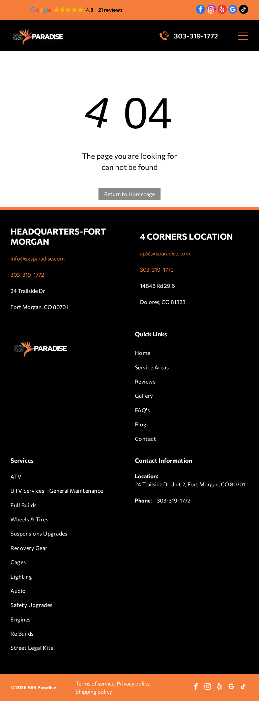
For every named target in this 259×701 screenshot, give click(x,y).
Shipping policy (94, 691)
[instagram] (211, 10)
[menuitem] (192, 353)
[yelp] (222, 10)
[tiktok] (243, 10)
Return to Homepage (129, 194)
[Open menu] (243, 36)
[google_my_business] (232, 10)
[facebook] (200, 10)
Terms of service (95, 683)
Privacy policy (133, 683)
